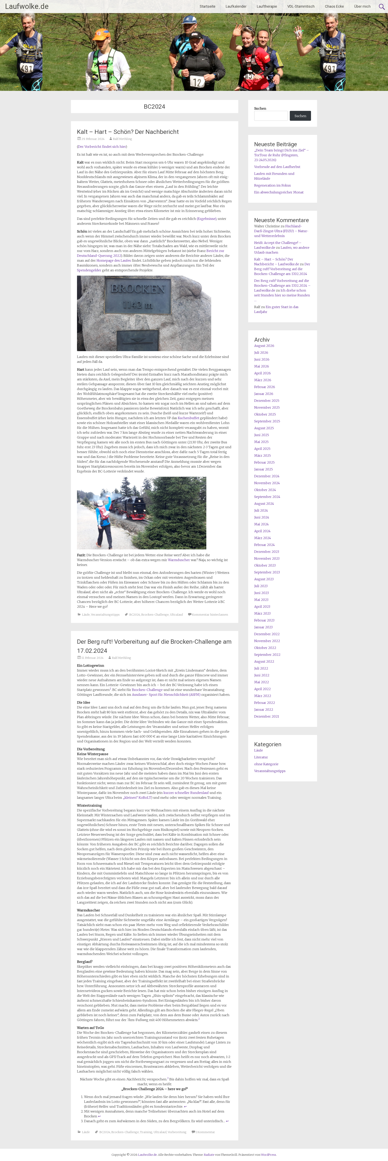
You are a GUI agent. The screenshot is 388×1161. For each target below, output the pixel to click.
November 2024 (267, 483)
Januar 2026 (263, 394)
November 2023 (266, 558)
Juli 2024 (261, 510)
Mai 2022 (261, 682)
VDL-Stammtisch (301, 6)
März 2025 (262, 455)
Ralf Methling (122, 139)
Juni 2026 (261, 359)
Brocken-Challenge (155, 614)
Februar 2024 (264, 545)
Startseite (207, 6)
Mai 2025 (261, 442)
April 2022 (262, 689)
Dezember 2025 (266, 401)
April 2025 (262, 449)
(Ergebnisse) (206, 219)
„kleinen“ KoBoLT (137, 798)
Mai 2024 (261, 524)
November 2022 (267, 641)
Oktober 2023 (265, 565)
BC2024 (134, 614)
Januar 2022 (263, 710)
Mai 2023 (261, 600)
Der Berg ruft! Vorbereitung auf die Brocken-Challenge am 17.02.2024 (282, 269)
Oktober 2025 (265, 414)
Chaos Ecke (334, 6)
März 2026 (262, 380)
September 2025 (267, 421)
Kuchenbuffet (189, 418)
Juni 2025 (261, 435)
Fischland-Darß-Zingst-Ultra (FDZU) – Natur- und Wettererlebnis (281, 231)
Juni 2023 (261, 593)
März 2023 (262, 613)
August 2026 (264, 346)
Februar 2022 (264, 703)
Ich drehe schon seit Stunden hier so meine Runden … (282, 295)
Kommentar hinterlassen (210, 614)
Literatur (261, 757)
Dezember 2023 (266, 552)
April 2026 (262, 373)
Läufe (86, 614)
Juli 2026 (261, 353)
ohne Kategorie (266, 764)
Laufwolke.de (26, 6)
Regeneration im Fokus (272, 185)
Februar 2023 (264, 620)
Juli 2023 (261, 586)
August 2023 (264, 579)
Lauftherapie (267, 6)
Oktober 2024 (265, 490)
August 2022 (264, 661)
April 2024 (262, 531)
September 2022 (267, 655)
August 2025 (264, 428)
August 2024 (264, 504)
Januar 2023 (263, 627)
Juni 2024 (261, 517)
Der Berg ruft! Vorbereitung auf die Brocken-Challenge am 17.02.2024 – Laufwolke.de (282, 285)
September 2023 (267, 572)
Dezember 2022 (267, 634)
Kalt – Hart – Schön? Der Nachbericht (128, 131)
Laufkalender (236, 6)
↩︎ (185, 1106)
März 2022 (262, 696)
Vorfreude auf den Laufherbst (277, 167)
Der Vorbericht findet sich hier (102, 147)
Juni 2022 (261, 675)
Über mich (362, 6)
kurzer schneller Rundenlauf (186, 793)
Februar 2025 (264, 462)
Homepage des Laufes (114, 260)
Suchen (260, 108)
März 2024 (262, 538)
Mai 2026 (261, 366)
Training (146, 1132)
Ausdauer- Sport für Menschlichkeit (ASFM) (166, 695)
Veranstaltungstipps (105, 614)
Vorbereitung (177, 1132)
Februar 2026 (264, 387)
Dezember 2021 (266, 716)
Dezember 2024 (266, 476)
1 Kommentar (205, 1132)
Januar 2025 (263, 469)
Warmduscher (179, 560)
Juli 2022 (261, 668)
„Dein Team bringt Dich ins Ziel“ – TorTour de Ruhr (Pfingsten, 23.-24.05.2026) (281, 155)
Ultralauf (176, 614)
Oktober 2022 (265, 648)
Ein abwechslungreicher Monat (279, 192)
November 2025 (267, 407)
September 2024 (267, 497)
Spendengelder (89, 270)
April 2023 (262, 607)
